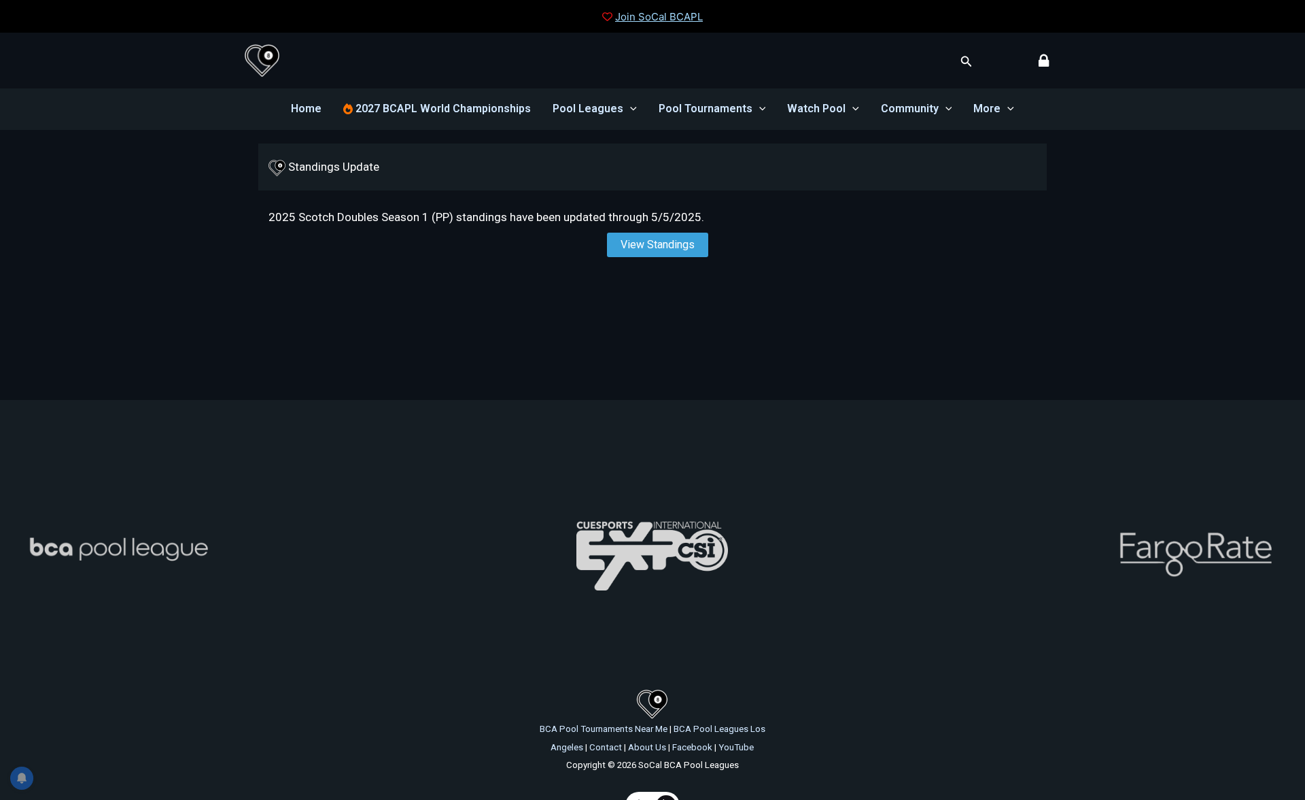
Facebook (692, 747)
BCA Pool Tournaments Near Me (603, 729)
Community (910, 108)
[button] (966, 61)
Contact (605, 747)
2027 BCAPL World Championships (442, 108)
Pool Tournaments (705, 108)
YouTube (736, 747)
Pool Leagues (588, 108)
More (986, 108)
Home (306, 108)
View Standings (658, 244)
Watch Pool (816, 108)
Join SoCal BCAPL (659, 16)
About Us (647, 747)
